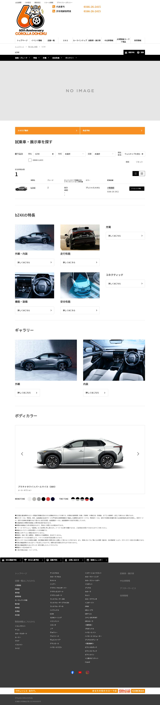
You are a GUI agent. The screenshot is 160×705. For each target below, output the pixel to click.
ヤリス (17, 630)
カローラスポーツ (21, 633)
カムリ (87, 595)
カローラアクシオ (91, 599)
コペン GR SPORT (91, 617)
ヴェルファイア (55, 640)
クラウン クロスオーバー (58, 588)
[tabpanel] (80, 91)
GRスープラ (89, 610)
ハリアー (53, 584)
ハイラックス (54, 610)
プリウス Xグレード (91, 640)
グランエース (54, 643)
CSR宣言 (28, 2)
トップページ (21, 573)
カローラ (88, 591)
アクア (17, 641)
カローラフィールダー (92, 580)
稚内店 (17, 604)
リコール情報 (48, 2)
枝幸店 (17, 607)
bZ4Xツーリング (56, 617)
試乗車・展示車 (127, 573)
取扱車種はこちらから (25, 621)
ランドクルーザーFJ (56, 606)
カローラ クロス (55, 577)
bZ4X (17, 52)
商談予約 (131, 52)
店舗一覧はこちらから (25, 580)
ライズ (17, 648)
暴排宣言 (37, 2)
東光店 (17, 593)
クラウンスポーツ (56, 595)
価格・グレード (21, 58)
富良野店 (18, 596)
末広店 (17, 615)
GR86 (87, 606)
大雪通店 (110, 187)
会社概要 (18, 2)
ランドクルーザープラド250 (59, 602)
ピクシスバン (89, 654)
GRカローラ (89, 621)
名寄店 (17, 611)
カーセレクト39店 (21, 600)
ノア (51, 629)
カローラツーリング (91, 577)
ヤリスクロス (54, 573)
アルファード (54, 636)
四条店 (17, 589)
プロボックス (89, 629)
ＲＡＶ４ (53, 580)
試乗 (142, 52)
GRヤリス (88, 614)
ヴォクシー (54, 632)
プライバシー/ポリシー (64, 2)
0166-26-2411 (113, 191)
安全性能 (55, 58)
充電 (44, 58)
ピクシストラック (91, 651)
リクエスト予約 (136, 188)
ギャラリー (69, 58)
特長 (35, 58)
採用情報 (124, 595)
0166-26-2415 (92, 6)
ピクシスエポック (91, 647)
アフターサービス (128, 588)
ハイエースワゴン (56, 647)
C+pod (87, 662)
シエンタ (53, 625)
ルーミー (18, 637)
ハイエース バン (90, 632)
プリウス (88, 588)
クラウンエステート (57, 591)
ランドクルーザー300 (57, 599)
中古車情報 (125, 580)
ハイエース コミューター (93, 636)
